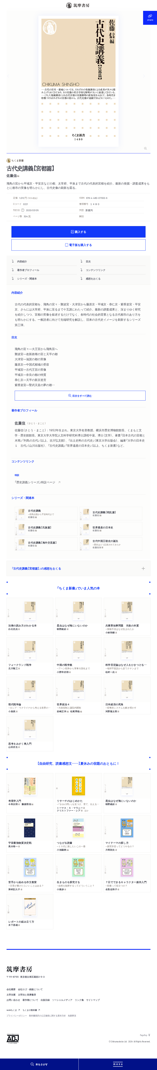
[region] (78, 479)
